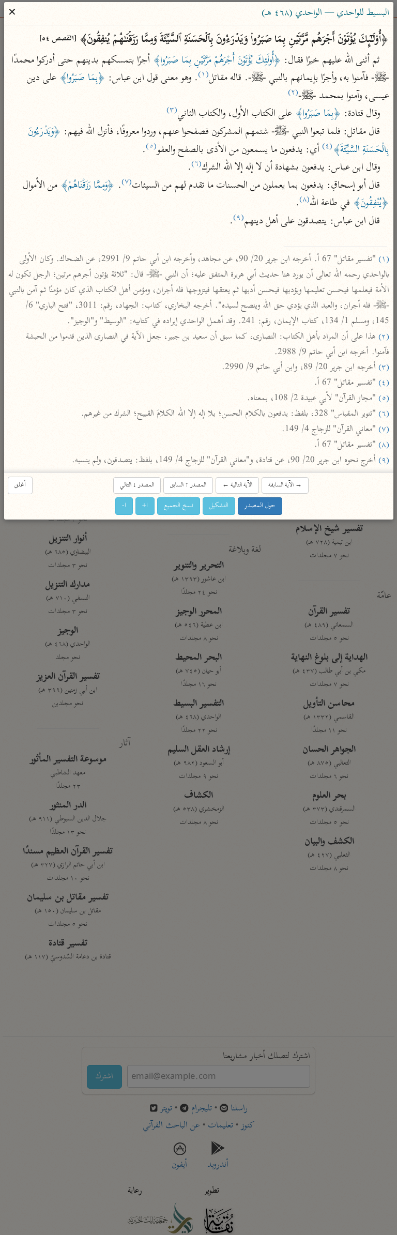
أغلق (20, 485)
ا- (124, 506)
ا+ (145, 506)
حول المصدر (260, 506)
